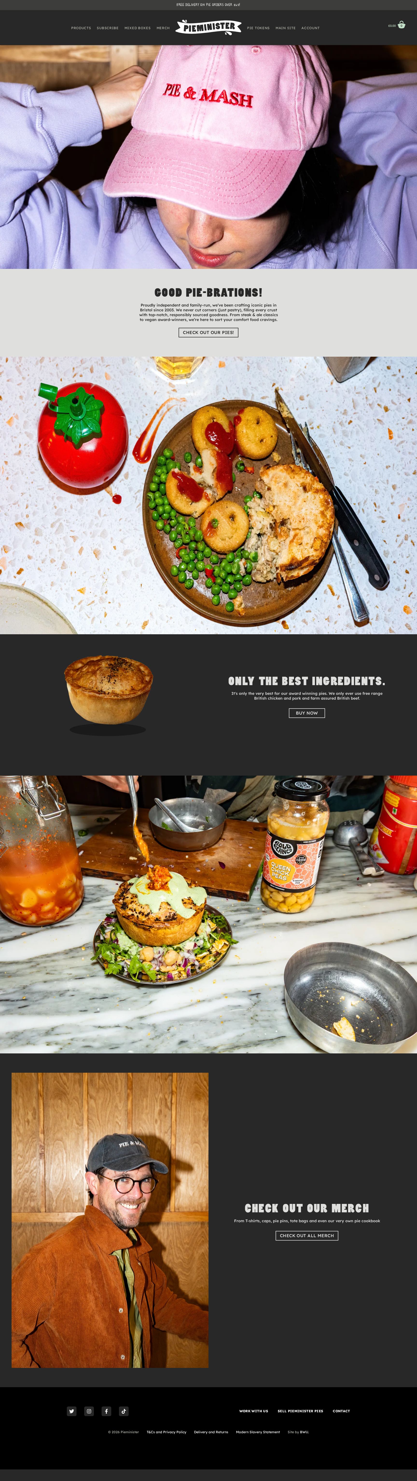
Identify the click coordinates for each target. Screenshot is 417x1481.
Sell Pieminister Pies (300, 1411)
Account (310, 28)
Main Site (286, 28)
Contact (341, 1411)
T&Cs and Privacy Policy (166, 1432)
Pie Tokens (258, 28)
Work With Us (253, 1411)
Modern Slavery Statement (258, 1432)
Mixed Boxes (138, 28)
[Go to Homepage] (208, 27)
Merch (163, 28)
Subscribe (107, 28)
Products (81, 28)
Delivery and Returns (211, 1432)
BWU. (304, 1432)
